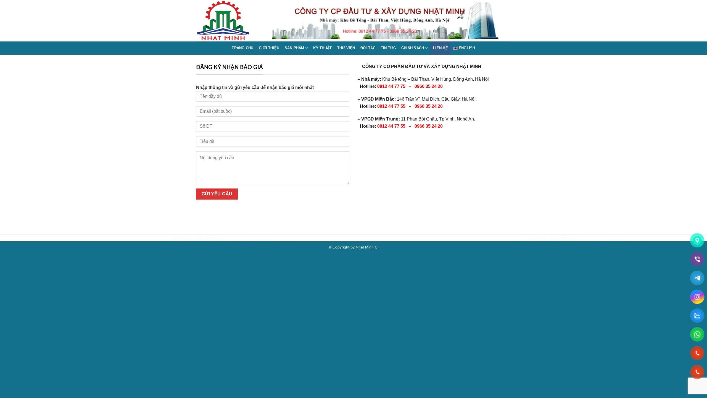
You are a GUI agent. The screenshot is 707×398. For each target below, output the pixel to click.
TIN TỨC (388, 48)
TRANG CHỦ (242, 48)
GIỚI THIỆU (269, 48)
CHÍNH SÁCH (412, 48)
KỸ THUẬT (322, 48)
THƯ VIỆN (346, 48)
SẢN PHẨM (294, 48)
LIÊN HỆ (440, 48)
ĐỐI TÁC (368, 48)
